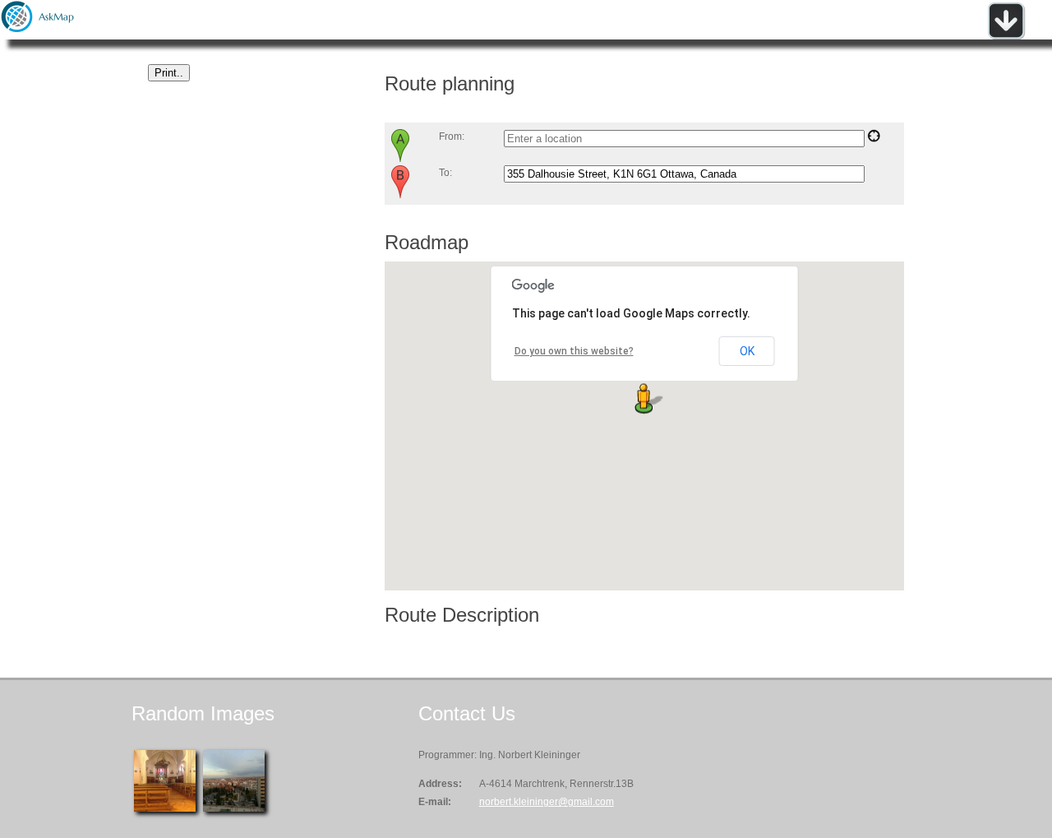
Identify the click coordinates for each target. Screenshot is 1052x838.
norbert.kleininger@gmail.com (546, 802)
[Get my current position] (873, 139)
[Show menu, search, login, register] (1006, 36)
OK (747, 351)
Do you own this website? (574, 351)
